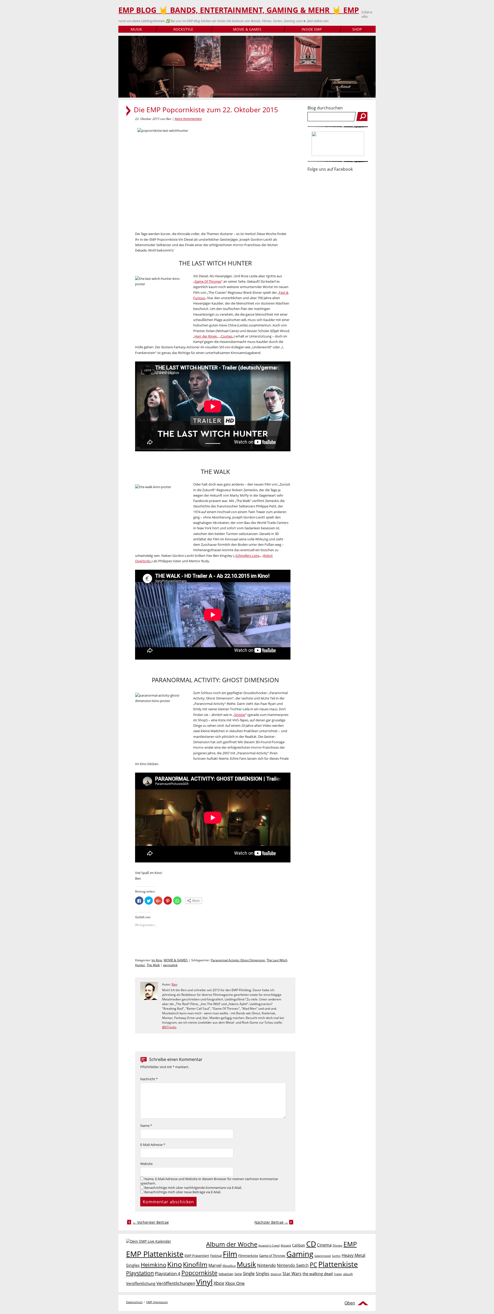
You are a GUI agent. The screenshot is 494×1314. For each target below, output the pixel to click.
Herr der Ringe (206, 336)
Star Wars (292, 1273)
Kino (174, 1264)
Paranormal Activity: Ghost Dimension (238, 960)
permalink (170, 965)
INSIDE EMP (312, 29)
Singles (262, 1273)
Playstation (140, 1273)
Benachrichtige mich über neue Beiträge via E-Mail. (182, 1192)
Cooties (226, 336)
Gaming (299, 1254)
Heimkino (153, 1264)
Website (146, 1164)
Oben (350, 1303)
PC (313, 1265)
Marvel (215, 1265)
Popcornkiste (199, 1273)
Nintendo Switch (293, 1265)
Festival (216, 1255)
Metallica (229, 1266)
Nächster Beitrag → (271, 1222)
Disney (337, 1245)
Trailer (338, 1274)
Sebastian (225, 1274)
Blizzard (286, 1245)
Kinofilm (195, 1264)
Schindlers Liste (247, 555)
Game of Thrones (272, 1255)
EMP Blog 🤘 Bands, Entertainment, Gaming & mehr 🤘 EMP (238, 10)
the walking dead (318, 1273)
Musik (246, 1264)
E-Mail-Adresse (152, 1145)
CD (311, 1244)
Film (230, 1254)
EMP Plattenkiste (154, 1254)
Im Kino (157, 960)
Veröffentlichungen (175, 1283)
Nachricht (149, 1079)
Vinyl (204, 1282)
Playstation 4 (167, 1273)
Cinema (324, 1245)
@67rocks (169, 1027)
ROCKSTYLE (183, 29)
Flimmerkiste (248, 1255)
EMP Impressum (157, 1302)
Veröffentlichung (140, 1283)
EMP (350, 1244)
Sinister (239, 714)
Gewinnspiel (322, 1256)
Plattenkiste (338, 1264)
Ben (174, 984)
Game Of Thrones (208, 281)
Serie (238, 1274)
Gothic (336, 1256)
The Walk (153, 965)
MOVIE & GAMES (247, 29)
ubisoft (348, 1274)
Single (249, 1273)
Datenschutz (134, 1302)
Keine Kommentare (188, 118)
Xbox (219, 1283)
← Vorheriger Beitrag (151, 1222)
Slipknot (275, 1274)
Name (146, 1125)
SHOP (357, 29)
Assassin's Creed (269, 1245)
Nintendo (266, 1265)
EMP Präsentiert (196, 1255)
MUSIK (136, 29)
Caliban (298, 1245)
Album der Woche (231, 1244)
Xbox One (235, 1283)
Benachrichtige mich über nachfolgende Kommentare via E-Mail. (193, 1188)
